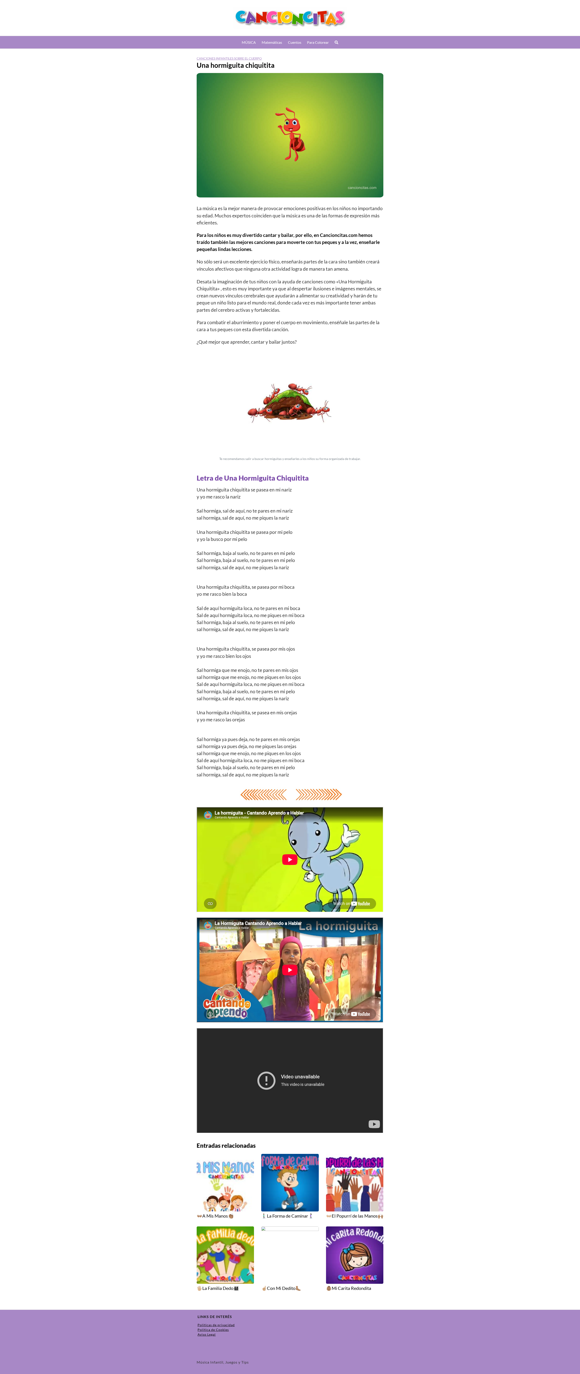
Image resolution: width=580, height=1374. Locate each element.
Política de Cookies (213, 1330)
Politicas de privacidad (216, 1325)
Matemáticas (272, 42)
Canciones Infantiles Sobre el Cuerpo (229, 58)
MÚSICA (249, 42)
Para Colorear (318, 42)
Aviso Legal (207, 1334)
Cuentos (294, 42)
